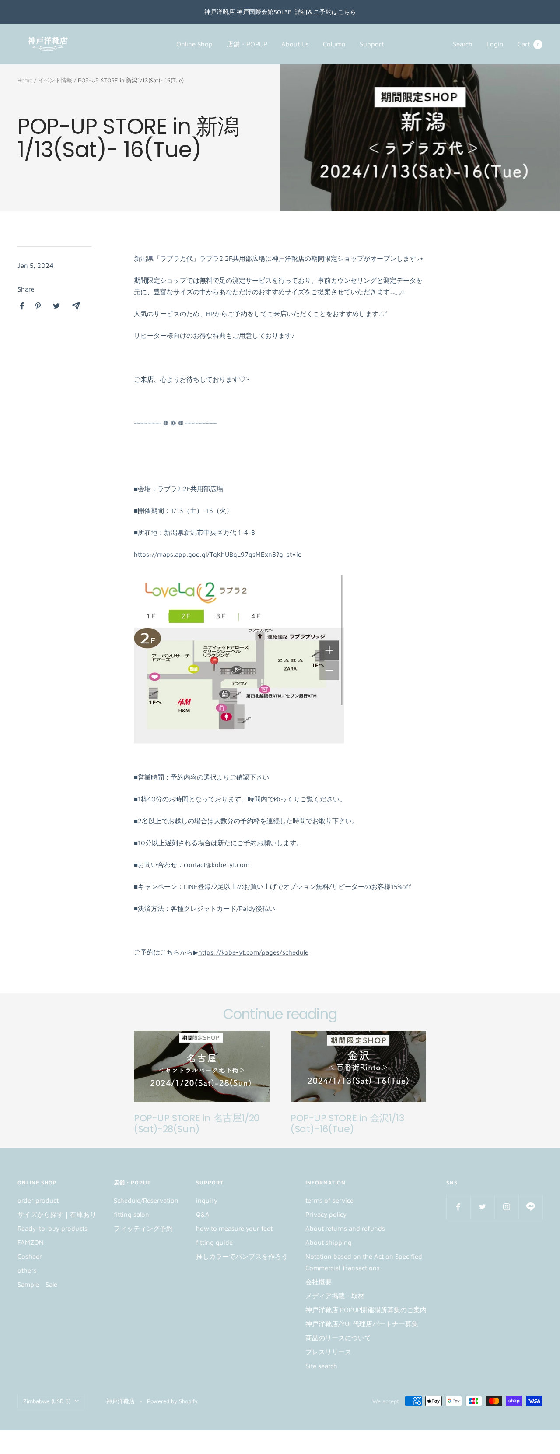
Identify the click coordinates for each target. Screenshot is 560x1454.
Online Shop (194, 44)
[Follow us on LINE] (530, 1207)
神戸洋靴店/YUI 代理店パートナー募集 (361, 1324)
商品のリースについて (338, 1338)
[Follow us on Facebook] (458, 1207)
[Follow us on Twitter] (482, 1207)
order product (38, 1200)
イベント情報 (55, 80)
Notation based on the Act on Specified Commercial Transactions (363, 1262)
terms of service (329, 1200)
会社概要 (318, 1281)
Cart (528, 44)
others (27, 1270)
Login (495, 44)
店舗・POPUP (247, 44)
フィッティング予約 (143, 1228)
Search (462, 44)
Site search (321, 1366)
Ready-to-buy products (53, 1228)
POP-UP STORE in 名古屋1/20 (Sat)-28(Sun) (196, 1123)
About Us (295, 44)
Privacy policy (325, 1214)
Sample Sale (37, 1284)
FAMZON (31, 1242)
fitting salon (131, 1214)
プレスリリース (328, 1352)
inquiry (206, 1200)
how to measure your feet (234, 1228)
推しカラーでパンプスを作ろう (242, 1256)
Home (25, 80)
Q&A (203, 1214)
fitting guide (214, 1242)
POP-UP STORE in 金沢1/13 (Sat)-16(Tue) (347, 1123)
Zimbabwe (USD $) (46, 1401)
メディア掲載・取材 (334, 1295)
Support (372, 44)
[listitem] (22, 306)
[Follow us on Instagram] (506, 1207)
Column (334, 44)
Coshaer (30, 1256)
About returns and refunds (345, 1228)
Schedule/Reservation (146, 1200)
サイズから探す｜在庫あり (57, 1214)
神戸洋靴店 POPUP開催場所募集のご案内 (366, 1310)
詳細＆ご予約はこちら (325, 11)
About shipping (328, 1242)
